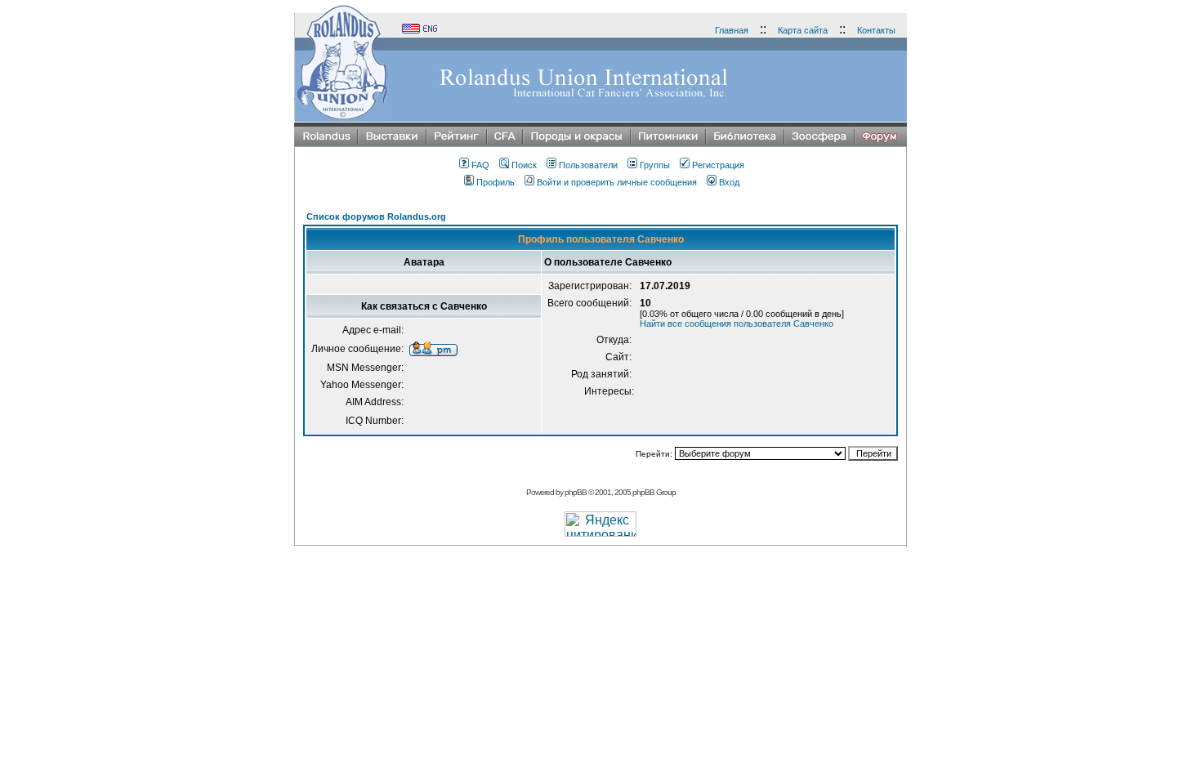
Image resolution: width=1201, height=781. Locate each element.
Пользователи (588, 165)
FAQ (480, 165)
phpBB (576, 492)
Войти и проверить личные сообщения (617, 182)
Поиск (524, 165)
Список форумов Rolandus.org (376, 216)
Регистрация (718, 165)
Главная (731, 30)
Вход (729, 182)
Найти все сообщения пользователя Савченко (736, 323)
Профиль (495, 182)
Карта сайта (803, 30)
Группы (655, 165)
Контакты (876, 30)
